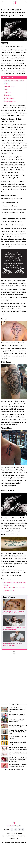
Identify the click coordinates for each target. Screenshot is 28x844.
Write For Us (14, 838)
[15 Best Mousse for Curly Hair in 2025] (4, 742)
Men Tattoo (4, 43)
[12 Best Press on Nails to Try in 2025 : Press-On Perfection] (4, 726)
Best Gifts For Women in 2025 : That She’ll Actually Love (18, 765)
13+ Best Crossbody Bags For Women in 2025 (17, 720)
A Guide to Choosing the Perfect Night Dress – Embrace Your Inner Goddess (18, 759)
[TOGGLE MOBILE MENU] (1, 2)
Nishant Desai (12, 46)
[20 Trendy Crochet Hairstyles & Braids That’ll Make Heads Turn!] (4, 731)
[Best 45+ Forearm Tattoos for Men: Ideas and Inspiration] (14, 620)
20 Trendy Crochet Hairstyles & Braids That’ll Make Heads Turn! (18, 731)
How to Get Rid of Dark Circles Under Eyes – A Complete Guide (18, 748)
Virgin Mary (7, 95)
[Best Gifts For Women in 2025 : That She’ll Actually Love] (4, 765)
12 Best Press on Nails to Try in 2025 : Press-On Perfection (18, 726)
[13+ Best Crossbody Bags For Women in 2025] (4, 720)
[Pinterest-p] (19, 829)
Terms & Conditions (8, 836)
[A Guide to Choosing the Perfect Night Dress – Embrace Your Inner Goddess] (4, 759)
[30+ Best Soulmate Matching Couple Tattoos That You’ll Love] (4, 709)
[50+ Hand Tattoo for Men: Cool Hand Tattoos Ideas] (14, 636)
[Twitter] (15, 829)
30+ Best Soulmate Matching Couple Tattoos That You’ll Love (17, 709)
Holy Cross (7, 92)
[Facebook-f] (12, 829)
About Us (9, 833)
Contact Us (18, 833)
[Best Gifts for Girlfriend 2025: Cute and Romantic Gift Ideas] (4, 715)
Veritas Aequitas (9, 98)
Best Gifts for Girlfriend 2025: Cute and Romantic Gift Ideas (17, 715)
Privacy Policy (22, 836)
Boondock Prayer (9, 86)
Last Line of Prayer (9, 101)
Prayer (6, 89)
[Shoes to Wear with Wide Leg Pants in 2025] (4, 737)
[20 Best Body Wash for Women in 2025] (4, 753)
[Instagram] (22, 829)
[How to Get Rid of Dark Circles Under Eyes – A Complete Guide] (4, 748)
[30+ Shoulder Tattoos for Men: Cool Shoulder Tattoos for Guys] (14, 604)
